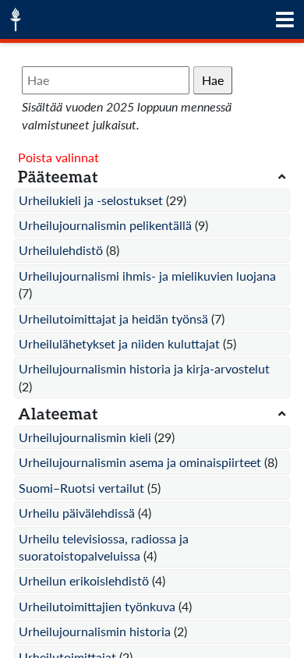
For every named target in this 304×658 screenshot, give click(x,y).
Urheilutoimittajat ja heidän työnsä (113, 318)
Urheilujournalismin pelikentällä (105, 225)
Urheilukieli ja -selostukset (91, 200)
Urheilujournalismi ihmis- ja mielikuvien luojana (147, 275)
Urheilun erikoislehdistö (84, 580)
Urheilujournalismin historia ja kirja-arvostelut (144, 368)
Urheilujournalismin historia (95, 631)
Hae (213, 80)
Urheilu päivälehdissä (77, 512)
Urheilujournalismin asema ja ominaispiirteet (140, 462)
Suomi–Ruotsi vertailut (81, 487)
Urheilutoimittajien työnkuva (97, 606)
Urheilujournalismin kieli (85, 437)
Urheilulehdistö (61, 249)
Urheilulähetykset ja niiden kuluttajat (119, 343)
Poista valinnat (58, 157)
